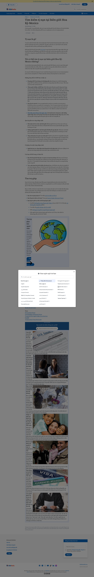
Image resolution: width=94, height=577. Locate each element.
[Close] (74, 272)
